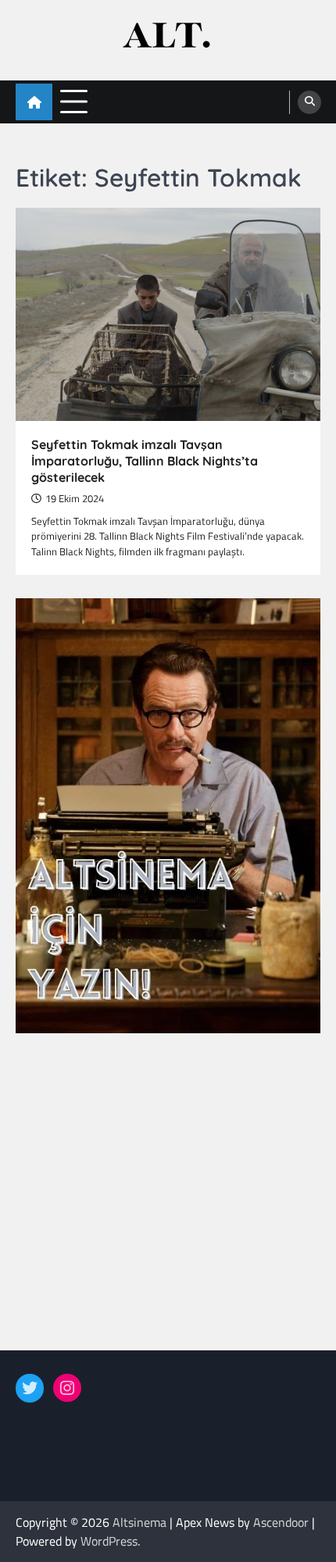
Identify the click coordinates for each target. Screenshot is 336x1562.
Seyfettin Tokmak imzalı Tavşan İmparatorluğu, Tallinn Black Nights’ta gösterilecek (144, 461)
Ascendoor (281, 1522)
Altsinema (139, 1522)
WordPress (109, 1541)
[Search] (309, 102)
